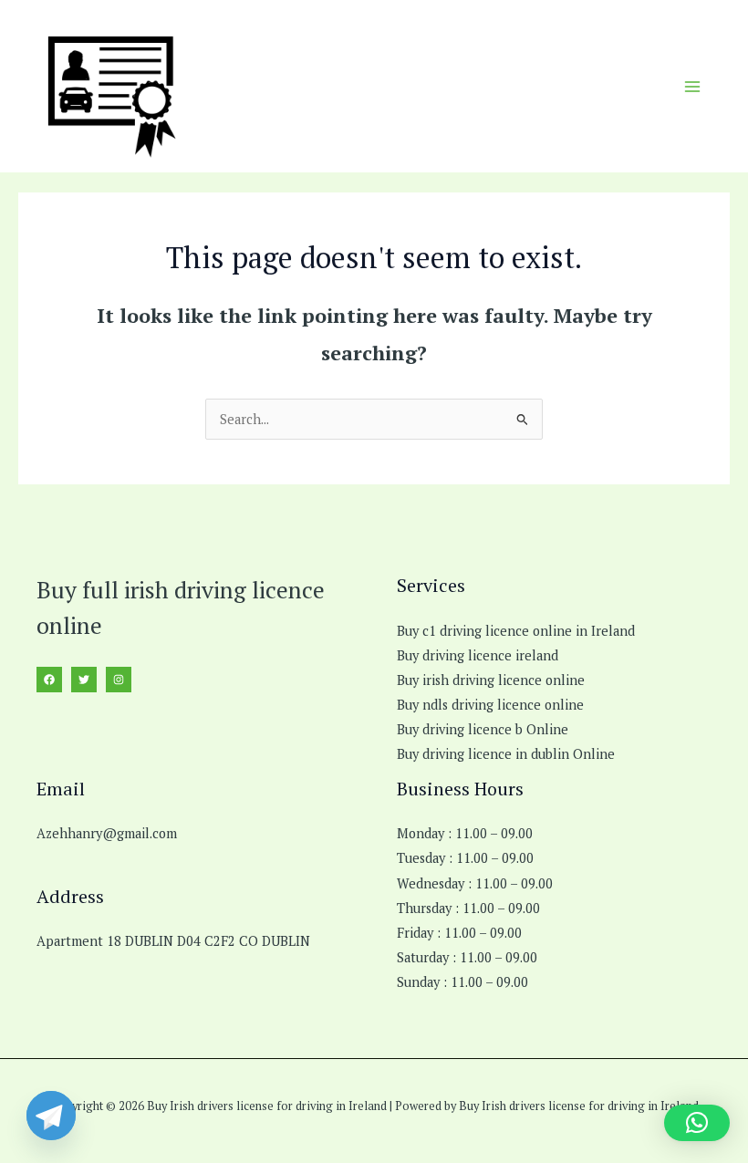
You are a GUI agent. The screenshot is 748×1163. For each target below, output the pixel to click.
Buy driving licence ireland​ (477, 655)
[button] (697, 1123)
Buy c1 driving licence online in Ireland (516, 630)
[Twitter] (84, 679)
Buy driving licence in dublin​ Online (506, 754)
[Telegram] (51, 1115)
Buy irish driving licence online (491, 680)
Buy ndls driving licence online (490, 704)
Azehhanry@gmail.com (106, 833)
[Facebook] (49, 679)
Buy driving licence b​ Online (482, 729)
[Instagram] (118, 679)
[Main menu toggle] (692, 86)
